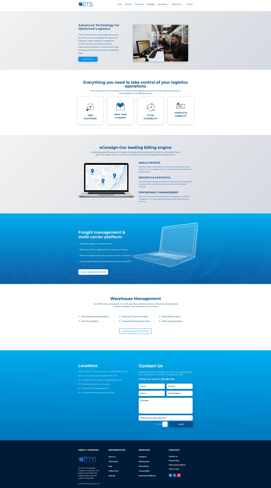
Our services (162, 4)
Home (120, 4)
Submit (181, 424)
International (144, 466)
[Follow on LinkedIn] (170, 475)
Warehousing (144, 461)
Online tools (176, 4)
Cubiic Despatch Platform (93, 272)
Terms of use (174, 469)
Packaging (151, 4)
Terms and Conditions (177, 465)
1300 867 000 (168, 379)
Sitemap (112, 476)
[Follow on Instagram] (179, 475)
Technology (139, 4)
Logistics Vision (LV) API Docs (135, 331)
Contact (189, 4)
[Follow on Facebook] (174, 475)
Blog (110, 466)
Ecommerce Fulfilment (147, 476)
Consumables (144, 471)
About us (128, 4)
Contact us (88, 59)
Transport (143, 457)
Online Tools (113, 471)
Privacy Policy (174, 461)
